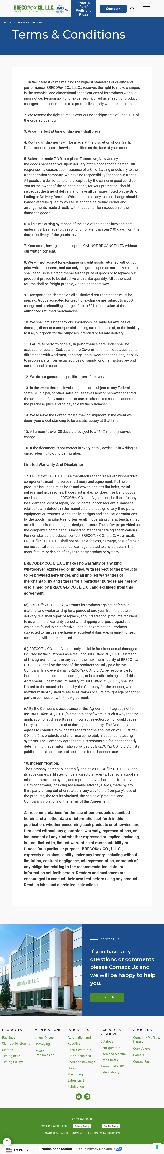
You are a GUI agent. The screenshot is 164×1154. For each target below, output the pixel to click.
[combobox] (17, 1150)
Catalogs (106, 1041)
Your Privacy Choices (95, 1149)
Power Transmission (44, 1053)
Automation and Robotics (79, 1041)
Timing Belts (11, 1056)
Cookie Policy (111, 1126)
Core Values (141, 1048)
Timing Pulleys (12, 1062)
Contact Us (141, 1062)
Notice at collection (57, 1149)
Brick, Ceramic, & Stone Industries (79, 1053)
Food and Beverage (81, 1062)
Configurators (110, 1048)
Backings (8, 1037)
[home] (34, 8)
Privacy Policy (82, 1126)
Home (7, 22)
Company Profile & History (146, 1040)
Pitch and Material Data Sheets (113, 1057)
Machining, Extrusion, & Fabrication (76, 1080)
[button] (146, 8)
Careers (138, 1055)
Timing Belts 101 (112, 1066)
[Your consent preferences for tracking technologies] (157, 1147)
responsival (114, 1132)
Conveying (42, 1044)
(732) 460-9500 (82, 1119)
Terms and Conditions (53, 1125)
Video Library (109, 1072)
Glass (72, 1068)
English (18, 1149)
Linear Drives (44, 1038)
